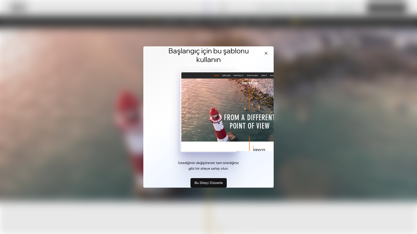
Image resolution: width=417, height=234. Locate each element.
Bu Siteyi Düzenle (208, 182)
